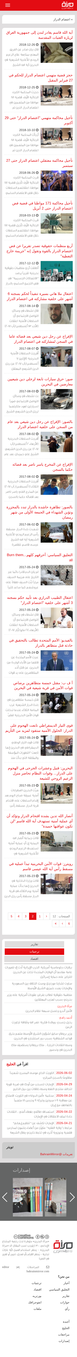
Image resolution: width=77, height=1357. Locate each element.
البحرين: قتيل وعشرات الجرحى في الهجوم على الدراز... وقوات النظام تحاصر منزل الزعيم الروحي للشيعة (40, 773)
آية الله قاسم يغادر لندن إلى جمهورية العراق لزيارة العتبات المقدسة (39, 35)
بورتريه (37, 1296)
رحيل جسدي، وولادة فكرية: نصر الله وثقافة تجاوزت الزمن (42, 1022)
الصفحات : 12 (61, 916)
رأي (67, 1308)
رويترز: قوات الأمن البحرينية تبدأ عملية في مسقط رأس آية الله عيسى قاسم (41, 866)
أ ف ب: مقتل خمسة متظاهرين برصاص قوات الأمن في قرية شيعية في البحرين (43, 685)
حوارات (65, 1302)
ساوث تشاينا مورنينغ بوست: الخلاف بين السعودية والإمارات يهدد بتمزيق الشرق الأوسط (42, 985)
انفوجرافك (34, 1302)
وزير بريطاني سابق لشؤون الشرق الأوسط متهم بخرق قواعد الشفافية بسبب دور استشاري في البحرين (40, 1035)
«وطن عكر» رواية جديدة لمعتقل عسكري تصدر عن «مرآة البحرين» (32, 1190)
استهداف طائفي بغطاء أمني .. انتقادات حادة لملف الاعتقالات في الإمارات (39, 1114)
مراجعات (64, 1334)
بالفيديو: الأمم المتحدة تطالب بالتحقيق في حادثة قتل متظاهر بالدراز (41, 643)
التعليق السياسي (59, 1289)
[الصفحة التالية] (62, 923)
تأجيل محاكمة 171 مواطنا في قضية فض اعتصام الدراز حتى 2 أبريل (42, 205)
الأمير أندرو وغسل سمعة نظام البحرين (48, 1008)
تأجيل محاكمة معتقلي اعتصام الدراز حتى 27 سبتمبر (39, 163)
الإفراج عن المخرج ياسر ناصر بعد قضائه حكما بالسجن (42, 467)
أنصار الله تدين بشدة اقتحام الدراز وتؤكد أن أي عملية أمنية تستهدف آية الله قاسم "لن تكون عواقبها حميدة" (40, 821)
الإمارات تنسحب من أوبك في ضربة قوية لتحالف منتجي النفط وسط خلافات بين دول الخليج (39, 1086)
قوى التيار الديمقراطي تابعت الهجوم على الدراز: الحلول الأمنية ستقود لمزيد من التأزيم (39, 728)
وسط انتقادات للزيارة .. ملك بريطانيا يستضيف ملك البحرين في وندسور (41, 1047)
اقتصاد (34, 958)
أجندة (66, 1321)
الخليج (11, 1064)
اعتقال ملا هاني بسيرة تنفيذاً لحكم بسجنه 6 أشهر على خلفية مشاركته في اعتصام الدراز (40, 296)
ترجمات (34, 951)
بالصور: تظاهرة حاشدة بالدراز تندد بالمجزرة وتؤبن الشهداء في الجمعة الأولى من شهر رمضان (39, 512)
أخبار (67, 1283)
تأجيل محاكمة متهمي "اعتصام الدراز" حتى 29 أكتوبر (39, 120)
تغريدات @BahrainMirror (56, 1154)
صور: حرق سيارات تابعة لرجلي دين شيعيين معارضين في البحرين (40, 381)
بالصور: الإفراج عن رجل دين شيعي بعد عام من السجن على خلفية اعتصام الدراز (40, 424)
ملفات (37, 1308)
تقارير (34, 944)
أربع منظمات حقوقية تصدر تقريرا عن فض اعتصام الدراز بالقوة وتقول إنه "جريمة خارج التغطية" (39, 251)
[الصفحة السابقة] (46, 916)
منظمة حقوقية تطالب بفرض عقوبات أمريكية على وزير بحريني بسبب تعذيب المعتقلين (39, 997)
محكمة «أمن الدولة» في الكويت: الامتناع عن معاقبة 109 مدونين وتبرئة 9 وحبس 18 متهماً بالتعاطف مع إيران (39, 1100)
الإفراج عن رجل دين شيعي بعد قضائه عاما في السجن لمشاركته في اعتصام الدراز (41, 339)
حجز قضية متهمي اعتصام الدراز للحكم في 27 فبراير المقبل (41, 77)
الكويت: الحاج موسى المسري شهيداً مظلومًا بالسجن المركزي (41, 1075)
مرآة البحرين (68, 5)
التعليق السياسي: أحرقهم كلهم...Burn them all (40, 557)
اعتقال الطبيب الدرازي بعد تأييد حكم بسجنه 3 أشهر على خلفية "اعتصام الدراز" (40, 600)
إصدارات (21, 1170)
